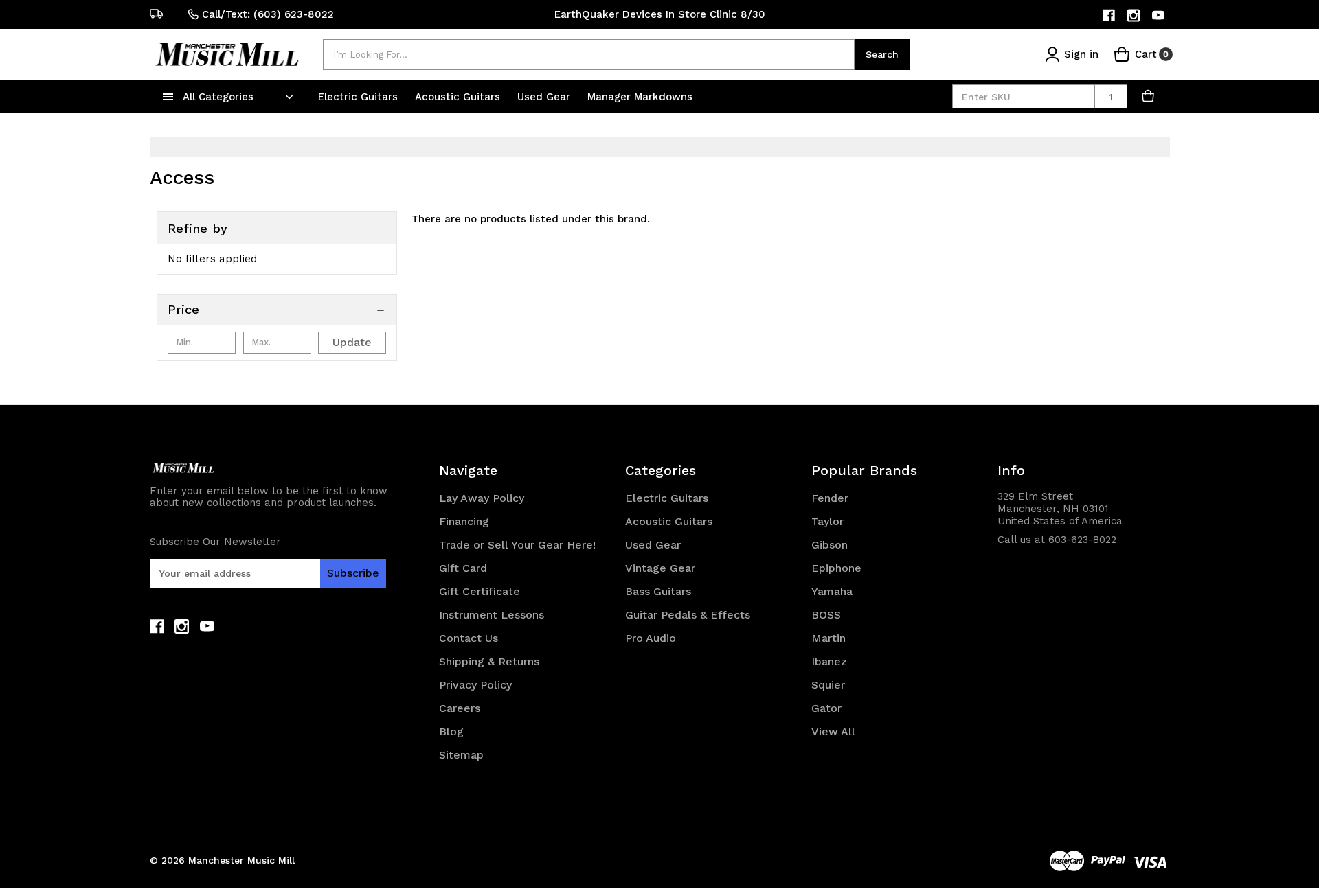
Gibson (829, 544)
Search (882, 54)
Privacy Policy (475, 684)
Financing (464, 521)
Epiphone (836, 568)
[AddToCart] (1148, 96)
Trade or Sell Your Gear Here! (517, 544)
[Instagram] (1134, 15)
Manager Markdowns (639, 97)
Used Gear (545, 97)
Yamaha (832, 591)
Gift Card (463, 568)
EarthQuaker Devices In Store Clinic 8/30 (659, 14)
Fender (829, 498)
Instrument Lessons (491, 614)
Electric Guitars (359, 97)
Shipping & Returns (489, 661)
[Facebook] (1110, 15)
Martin (828, 638)
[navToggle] (168, 96)
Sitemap (461, 754)
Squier (828, 684)
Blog (451, 731)
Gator (826, 708)
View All (833, 731)
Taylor (827, 521)
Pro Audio (650, 638)
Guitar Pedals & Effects (687, 614)
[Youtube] (1159, 15)
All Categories (218, 97)
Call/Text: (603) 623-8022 (268, 14)
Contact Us (468, 638)
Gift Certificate (479, 591)
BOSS (826, 614)
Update (352, 342)
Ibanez (829, 661)
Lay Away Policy (481, 498)
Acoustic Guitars (459, 97)
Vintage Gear (660, 568)
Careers (459, 708)
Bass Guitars (658, 591)
